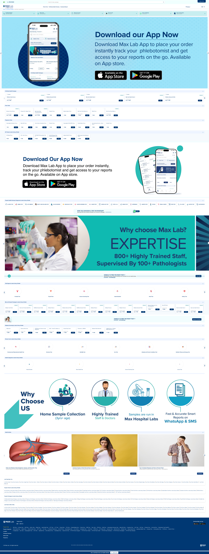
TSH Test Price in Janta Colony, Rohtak (154, 490)
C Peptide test (15, 530)
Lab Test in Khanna (112, 509)
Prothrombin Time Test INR (163, 527)
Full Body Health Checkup (54, 6)
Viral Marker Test (57, 530)
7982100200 (11, 2)
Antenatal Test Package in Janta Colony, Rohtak (43, 500)
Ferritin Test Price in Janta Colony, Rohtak (138, 490)
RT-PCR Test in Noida (86, 530)
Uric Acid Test (154, 527)
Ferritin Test (82, 527)
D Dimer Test (20, 527)
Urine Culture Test (16, 529)
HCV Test (136, 527)
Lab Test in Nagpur (153, 509)
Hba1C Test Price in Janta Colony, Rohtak (74, 490)
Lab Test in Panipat (31, 509)
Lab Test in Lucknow (175, 507)
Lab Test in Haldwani (15, 509)
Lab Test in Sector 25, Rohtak (97, 482)
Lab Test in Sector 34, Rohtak (46, 482)
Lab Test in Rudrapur (107, 507)
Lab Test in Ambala (81, 509)
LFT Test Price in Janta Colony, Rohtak (107, 490)
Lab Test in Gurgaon (133, 507)
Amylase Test (149, 529)
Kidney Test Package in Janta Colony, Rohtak (155, 499)
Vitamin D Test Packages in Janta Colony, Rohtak (25, 500)
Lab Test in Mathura (96, 509)
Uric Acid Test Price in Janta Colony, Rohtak (36, 492)
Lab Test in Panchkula (47, 507)
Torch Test (90, 529)
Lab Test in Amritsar (73, 507)
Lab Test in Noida (125, 507)
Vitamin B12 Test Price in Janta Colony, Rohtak (106, 492)
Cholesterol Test (83, 529)
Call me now (115, 552)
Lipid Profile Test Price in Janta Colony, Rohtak (91, 490)
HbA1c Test (32, 527)
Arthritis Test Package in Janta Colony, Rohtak (52, 499)
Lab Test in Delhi (7, 507)
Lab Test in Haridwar (90, 507)
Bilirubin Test (123, 529)
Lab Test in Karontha (15, 482)
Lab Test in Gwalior (184, 507)
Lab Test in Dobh (7, 482)
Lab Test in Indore (64, 510)
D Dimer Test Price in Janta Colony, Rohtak (26, 490)
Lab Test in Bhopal (28, 510)
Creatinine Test (130, 527)
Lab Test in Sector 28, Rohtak (120, 482)
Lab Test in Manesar (91, 510)
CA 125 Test (76, 529)
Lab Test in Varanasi (73, 509)
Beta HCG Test (123, 527)
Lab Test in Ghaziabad (151, 507)
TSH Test (68, 527)
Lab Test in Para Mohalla (150, 482)
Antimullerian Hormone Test (112, 527)
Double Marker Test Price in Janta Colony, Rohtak (170, 490)
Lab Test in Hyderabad (137, 509)
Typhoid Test (23, 529)
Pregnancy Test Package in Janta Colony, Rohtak (34, 499)
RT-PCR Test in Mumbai (130, 530)
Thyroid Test (62, 527)
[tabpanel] (105, 52)
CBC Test (15, 527)
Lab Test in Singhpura (169, 482)
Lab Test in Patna (186, 509)
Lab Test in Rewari (55, 509)
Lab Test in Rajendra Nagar (140, 482)
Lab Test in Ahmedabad (162, 509)
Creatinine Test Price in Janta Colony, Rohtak (188, 490)
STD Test (35, 530)
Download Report (64, 6)
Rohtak (188, 7)
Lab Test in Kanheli (87, 482)
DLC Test (21, 530)
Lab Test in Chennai (145, 509)
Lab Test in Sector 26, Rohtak (109, 482)
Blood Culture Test (131, 529)
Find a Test (45, 6)
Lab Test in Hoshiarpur (55, 510)
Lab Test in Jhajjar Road (24, 482)
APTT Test (39, 529)
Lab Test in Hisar (14, 507)
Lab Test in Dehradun (82, 507)
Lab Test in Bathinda (167, 507)
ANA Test (104, 527)
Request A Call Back (197, 319)
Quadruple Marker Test (141, 529)
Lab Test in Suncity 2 (130, 482)
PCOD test (165, 529)
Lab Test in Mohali (30, 507)
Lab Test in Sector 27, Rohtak (57, 482)
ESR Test (26, 527)
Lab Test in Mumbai (159, 507)
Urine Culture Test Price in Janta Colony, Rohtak (53, 492)
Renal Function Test (32, 529)
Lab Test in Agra (89, 509)
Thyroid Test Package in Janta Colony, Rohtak (103, 499)
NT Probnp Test (102, 529)
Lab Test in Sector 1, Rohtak (35, 482)
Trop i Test (94, 527)
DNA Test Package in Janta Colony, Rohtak (69, 499)
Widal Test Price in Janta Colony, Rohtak (59, 490)
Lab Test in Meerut (199, 507)
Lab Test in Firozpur (20, 510)
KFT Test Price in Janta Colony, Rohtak (122, 492)
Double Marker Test (75, 527)
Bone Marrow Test (68, 529)
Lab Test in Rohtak (10, 9)
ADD (41, 100)
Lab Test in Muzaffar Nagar (64, 509)
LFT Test (56, 527)
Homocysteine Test (157, 529)
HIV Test (141, 527)
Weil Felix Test (117, 529)
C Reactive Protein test (52, 529)
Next (205, 98)
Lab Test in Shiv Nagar (160, 482)
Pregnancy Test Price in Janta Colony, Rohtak (43, 490)
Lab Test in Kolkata (178, 509)
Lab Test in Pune (7, 509)
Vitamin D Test (171, 529)
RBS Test (88, 527)
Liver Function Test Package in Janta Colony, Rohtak (121, 499)
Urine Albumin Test (49, 530)
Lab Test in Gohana (22, 507)
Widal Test (38, 527)
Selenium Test (109, 529)
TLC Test (44, 529)
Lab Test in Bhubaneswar (45, 510)
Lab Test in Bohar (185, 482)
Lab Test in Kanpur (47, 509)
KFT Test (51, 527)
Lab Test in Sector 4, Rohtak (69, 482)
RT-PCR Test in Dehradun (107, 530)
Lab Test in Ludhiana (65, 507)
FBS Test (99, 527)
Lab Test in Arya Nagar (79, 482)
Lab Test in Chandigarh (38, 507)
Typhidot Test (41, 530)
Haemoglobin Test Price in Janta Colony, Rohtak (88, 492)
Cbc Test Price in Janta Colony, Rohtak (11, 490)
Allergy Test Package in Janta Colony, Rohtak (86, 499)
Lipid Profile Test (45, 527)
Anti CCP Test (61, 529)
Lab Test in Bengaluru (128, 509)
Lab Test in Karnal (171, 509)
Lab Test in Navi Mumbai (119, 510)
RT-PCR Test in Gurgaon (75, 530)
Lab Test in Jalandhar (56, 507)
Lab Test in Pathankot (12, 510)
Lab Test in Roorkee (39, 509)
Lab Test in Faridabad (141, 507)
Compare (9, 94)
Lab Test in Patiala (23, 509)
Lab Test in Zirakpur (99, 510)
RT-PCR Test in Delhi (96, 530)
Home (4, 9)
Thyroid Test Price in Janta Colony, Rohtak (122, 490)
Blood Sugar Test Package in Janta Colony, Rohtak (62, 500)
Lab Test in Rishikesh (99, 507)
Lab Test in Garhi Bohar (194, 482)
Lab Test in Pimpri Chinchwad (73, 510)
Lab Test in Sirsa (105, 509)
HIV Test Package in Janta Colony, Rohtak (138, 499)
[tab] (7, 527)
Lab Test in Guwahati (36, 510)
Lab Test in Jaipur (120, 509)
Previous (4, 99)
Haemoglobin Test (28, 530)
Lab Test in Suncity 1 (177, 482)
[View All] (203, 91)
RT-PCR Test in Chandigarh (119, 530)
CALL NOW (198, 276)
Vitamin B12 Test (65, 530)
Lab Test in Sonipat (191, 507)
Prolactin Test (147, 527)
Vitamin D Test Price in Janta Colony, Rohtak (71, 492)
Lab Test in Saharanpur (117, 507)
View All (203, 91)
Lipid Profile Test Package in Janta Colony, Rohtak (189, 499)
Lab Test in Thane (83, 510)
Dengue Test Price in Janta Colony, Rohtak (20, 492)
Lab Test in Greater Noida (108, 510)
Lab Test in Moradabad (195, 509)
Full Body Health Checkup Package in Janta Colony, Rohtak (14, 499)
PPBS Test (96, 529)
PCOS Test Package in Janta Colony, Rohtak (172, 499)
